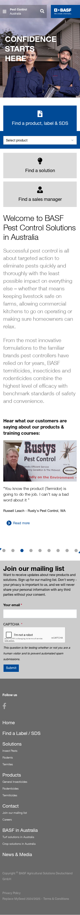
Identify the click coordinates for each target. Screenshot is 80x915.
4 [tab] (31, 551)
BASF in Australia (20, 830)
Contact (10, 806)
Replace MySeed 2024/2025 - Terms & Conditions (35, 899)
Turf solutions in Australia (18, 837)
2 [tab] (13, 551)
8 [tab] (67, 551)
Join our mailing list (14, 812)
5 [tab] (40, 551)
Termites (7, 764)
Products (11, 775)
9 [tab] (76, 551)
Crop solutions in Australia (18, 843)
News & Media (17, 854)
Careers (7, 819)
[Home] (62, 11)
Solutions (12, 744)
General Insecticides (14, 781)
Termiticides (9, 795)
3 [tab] (22, 551)
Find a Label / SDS (21, 733)
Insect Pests (9, 750)
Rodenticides (10, 788)
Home (8, 722)
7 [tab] (58, 551)
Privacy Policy (11, 893)
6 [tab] (49, 551)
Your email (11, 605)
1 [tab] (4, 551)
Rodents (7, 757)
